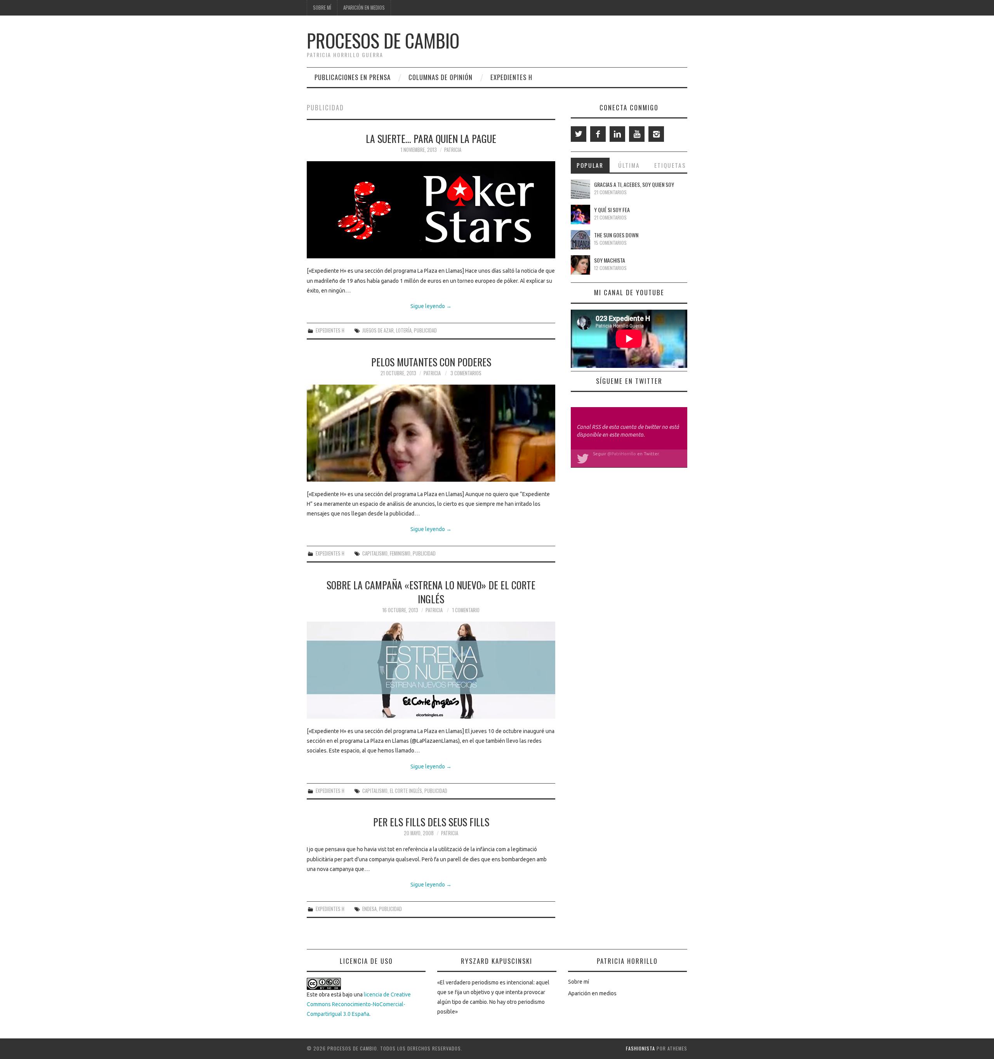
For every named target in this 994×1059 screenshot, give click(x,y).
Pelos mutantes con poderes (431, 361)
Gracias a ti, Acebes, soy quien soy (634, 184)
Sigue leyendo (431, 306)
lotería (404, 330)
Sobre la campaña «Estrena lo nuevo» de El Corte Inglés (431, 591)
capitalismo (375, 553)
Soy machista (609, 260)
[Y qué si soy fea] (580, 214)
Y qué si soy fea (612, 210)
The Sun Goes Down (616, 235)
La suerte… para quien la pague (431, 138)
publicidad (425, 330)
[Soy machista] (580, 265)
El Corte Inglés (406, 790)
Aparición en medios (364, 7)
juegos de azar (378, 330)
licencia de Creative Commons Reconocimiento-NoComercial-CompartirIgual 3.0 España (359, 1004)
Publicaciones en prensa (353, 77)
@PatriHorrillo (621, 453)
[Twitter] (578, 134)
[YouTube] (637, 134)
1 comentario (466, 610)
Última (629, 165)
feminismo (400, 553)
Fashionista (640, 1048)
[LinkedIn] (617, 134)
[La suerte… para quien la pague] (431, 209)
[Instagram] (656, 134)
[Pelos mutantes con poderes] (431, 433)
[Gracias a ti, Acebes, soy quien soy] (580, 189)
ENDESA (369, 909)
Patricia (452, 149)
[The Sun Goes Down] (580, 239)
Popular (590, 165)
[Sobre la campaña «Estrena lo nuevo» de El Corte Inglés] (431, 670)
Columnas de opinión (440, 77)
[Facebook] (598, 134)
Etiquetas (670, 165)
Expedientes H (511, 77)
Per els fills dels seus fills (431, 821)
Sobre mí (322, 7)
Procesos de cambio (383, 40)
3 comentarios (465, 373)
